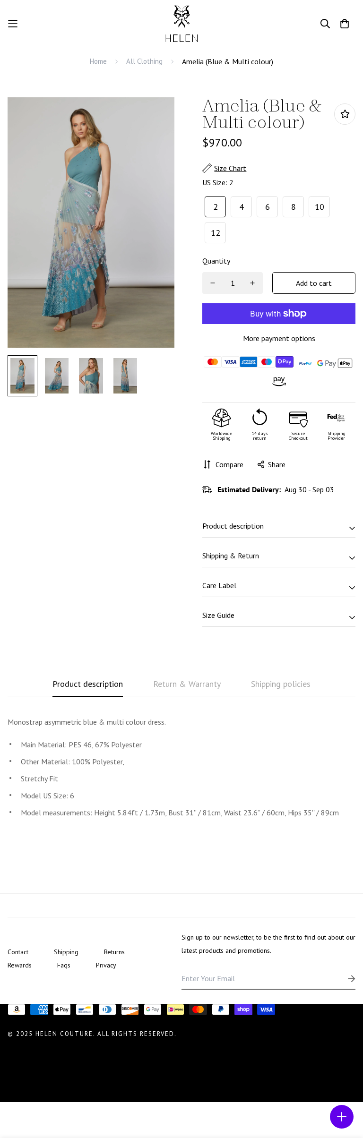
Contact (18, 952)
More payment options (279, 338)
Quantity (216, 260)
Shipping (66, 952)
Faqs (63, 965)
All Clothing (144, 61)
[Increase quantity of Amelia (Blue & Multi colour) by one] (252, 283)
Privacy (106, 965)
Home (98, 61)
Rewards (20, 965)
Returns (114, 952)
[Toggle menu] (342, 1117)
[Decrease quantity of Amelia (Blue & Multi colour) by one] (212, 283)
